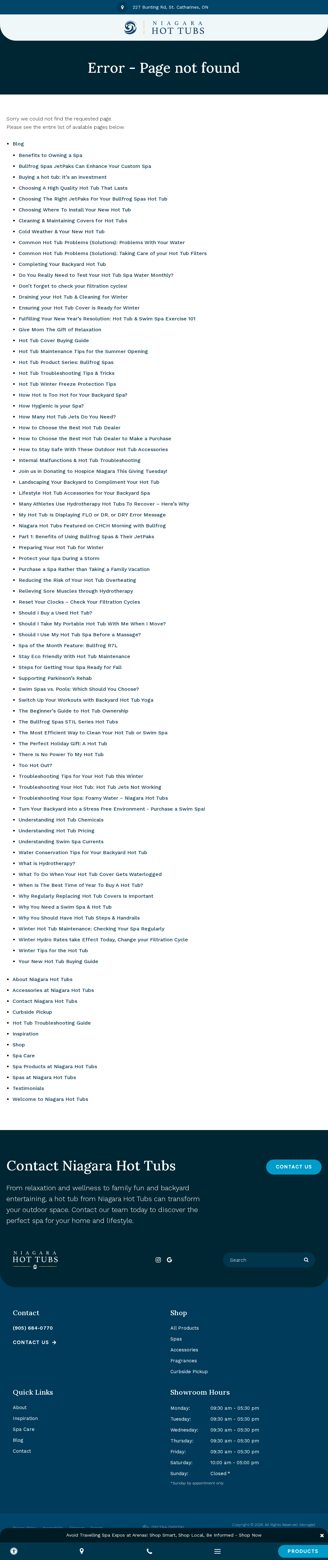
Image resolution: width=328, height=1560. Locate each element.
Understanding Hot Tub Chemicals (61, 820)
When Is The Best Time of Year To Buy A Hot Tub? (81, 885)
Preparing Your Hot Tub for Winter (61, 547)
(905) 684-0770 (33, 1328)
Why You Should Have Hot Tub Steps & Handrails (79, 918)
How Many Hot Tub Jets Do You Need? (67, 417)
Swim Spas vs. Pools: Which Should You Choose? (79, 689)
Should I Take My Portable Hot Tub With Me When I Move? (92, 624)
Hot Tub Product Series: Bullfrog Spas (66, 362)
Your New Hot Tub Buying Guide (58, 961)
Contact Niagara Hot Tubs (44, 1001)
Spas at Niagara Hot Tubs (44, 1077)
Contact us (31, 1342)
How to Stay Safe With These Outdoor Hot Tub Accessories (93, 449)
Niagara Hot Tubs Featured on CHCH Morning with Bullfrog (92, 526)
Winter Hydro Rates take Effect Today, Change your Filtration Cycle (103, 940)
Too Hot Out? (35, 765)
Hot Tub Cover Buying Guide (54, 340)
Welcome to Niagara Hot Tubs (50, 1099)
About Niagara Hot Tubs (42, 979)
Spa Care (23, 1055)
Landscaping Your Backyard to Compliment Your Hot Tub (89, 482)
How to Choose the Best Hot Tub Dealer (69, 428)
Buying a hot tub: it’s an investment (63, 177)
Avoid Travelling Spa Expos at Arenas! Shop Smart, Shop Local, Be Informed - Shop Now (164, 1535)
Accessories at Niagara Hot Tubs (53, 990)
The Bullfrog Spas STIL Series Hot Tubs (68, 722)
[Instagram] (158, 1260)
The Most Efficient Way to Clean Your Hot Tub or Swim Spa (93, 733)
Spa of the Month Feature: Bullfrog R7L (68, 645)
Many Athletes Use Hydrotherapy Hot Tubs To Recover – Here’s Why (104, 504)
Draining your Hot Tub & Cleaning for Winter (73, 297)
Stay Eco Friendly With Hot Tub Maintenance (74, 656)
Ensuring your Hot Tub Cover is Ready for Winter (79, 308)
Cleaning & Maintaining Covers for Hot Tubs (73, 221)
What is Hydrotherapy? (47, 863)
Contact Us (294, 1167)
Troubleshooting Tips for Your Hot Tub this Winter (81, 776)
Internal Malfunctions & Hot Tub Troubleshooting (80, 460)
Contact (22, 1451)
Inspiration (25, 1034)
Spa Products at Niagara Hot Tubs (54, 1066)
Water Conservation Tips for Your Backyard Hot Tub (83, 852)
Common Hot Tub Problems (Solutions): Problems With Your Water (102, 242)
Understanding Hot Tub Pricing (56, 831)
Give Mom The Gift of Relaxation (60, 329)
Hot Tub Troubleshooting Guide (51, 1023)
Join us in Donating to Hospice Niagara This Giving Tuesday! (93, 471)
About (20, 1407)
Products (303, 1551)
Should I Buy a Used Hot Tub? (55, 613)
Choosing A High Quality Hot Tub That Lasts (73, 188)
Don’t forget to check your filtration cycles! (73, 286)
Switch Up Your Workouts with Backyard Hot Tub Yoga (86, 700)
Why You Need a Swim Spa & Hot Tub (65, 907)
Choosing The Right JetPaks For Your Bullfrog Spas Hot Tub (93, 199)
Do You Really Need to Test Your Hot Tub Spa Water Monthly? (96, 275)
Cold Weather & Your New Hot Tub (62, 231)
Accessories (184, 1350)
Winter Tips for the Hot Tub (53, 950)
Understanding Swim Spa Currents (61, 841)
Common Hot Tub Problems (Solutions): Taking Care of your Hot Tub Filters (113, 253)
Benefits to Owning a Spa (50, 155)
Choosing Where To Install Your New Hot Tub (75, 210)
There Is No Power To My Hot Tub (61, 754)
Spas (176, 1339)
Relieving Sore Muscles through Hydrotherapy (76, 591)
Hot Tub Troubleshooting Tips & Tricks (66, 373)
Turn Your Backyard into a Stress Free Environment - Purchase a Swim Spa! (112, 809)
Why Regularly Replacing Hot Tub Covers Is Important (86, 896)
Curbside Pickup (32, 1012)
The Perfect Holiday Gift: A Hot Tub (63, 743)
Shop (18, 1045)
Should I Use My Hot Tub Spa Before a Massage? (80, 634)
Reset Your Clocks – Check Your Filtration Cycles (79, 602)
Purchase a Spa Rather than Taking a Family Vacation (84, 569)
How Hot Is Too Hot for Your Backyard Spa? (73, 395)
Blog (18, 144)
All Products (184, 1328)
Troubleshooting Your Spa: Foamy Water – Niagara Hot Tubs (93, 798)
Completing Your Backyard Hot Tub (62, 264)
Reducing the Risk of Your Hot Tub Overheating (77, 580)
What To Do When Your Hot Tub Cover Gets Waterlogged (90, 874)
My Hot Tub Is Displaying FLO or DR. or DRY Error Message (92, 515)
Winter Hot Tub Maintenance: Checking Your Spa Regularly (91, 929)
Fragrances (183, 1361)
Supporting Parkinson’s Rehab (55, 678)
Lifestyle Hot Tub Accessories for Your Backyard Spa (84, 493)
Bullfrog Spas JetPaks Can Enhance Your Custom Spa (85, 166)
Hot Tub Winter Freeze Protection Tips (67, 384)
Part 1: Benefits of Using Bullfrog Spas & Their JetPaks (86, 536)
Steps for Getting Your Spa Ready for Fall (70, 667)
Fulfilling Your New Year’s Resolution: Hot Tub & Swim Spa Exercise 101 (107, 319)
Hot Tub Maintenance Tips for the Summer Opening (83, 351)
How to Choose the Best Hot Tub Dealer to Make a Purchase (95, 438)
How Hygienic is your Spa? (51, 406)
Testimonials (28, 1088)
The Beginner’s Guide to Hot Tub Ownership (73, 711)
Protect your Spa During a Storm (59, 558)
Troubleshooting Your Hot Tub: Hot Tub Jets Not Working (90, 787)
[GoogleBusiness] (169, 1260)
